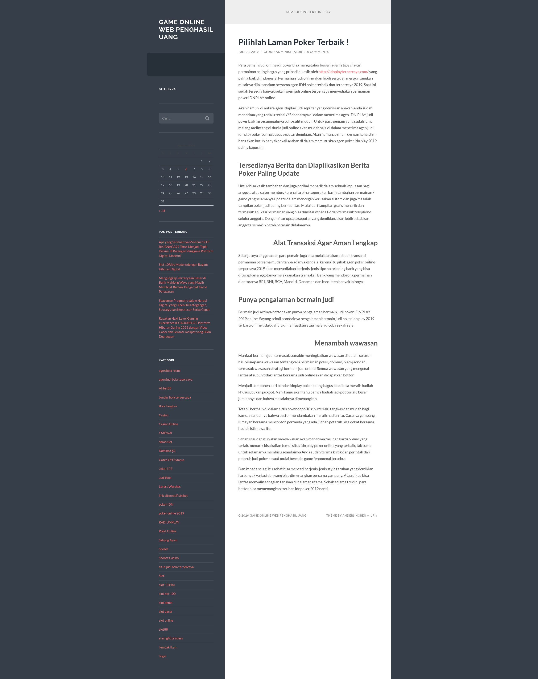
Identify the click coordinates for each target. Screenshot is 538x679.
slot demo (165, 603)
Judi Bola (165, 478)
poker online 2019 (171, 513)
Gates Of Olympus (172, 460)
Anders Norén (354, 515)
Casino (163, 415)
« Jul (162, 211)
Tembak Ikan (167, 647)
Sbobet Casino (169, 558)
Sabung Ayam (168, 540)
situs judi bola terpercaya (176, 567)
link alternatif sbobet (173, 495)
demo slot (165, 442)
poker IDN (166, 504)
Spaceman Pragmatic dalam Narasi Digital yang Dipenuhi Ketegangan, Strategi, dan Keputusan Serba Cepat (184, 305)
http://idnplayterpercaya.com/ (344, 71)
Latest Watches (170, 486)
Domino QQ (167, 451)
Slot (161, 576)
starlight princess (171, 638)
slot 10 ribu (167, 585)
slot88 (163, 629)
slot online (166, 620)
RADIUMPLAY (169, 522)
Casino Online (168, 424)
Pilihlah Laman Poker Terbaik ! (293, 42)
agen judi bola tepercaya (176, 379)
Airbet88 (165, 388)
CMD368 (165, 433)
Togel (162, 656)
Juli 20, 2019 (248, 51)
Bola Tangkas (168, 406)
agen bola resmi (170, 370)
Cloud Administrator (283, 51)
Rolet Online (167, 531)
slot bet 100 (167, 593)
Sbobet (164, 549)
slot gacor (166, 611)
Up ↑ (374, 515)
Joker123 (165, 468)
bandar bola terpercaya (175, 397)
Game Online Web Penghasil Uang (186, 29)
